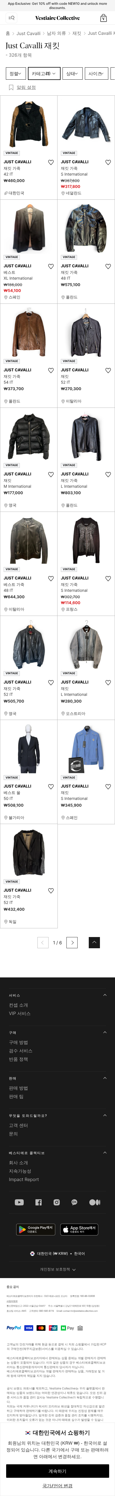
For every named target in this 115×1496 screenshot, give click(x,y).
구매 (13, 1032)
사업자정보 (12, 1301)
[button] (103, 18)
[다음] (72, 942)
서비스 (14, 995)
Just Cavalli (28, 33)
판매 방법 (18, 1088)
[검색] (11, 18)
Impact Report (24, 1179)
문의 (13, 1133)
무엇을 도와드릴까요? (28, 1115)
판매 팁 (16, 1096)
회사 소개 (18, 1162)
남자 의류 (56, 33)
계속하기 (57, 1471)
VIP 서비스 (20, 1013)
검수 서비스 (21, 1050)
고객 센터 (18, 1125)
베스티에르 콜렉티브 (27, 1153)
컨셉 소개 (18, 1005)
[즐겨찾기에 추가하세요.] (50, 162)
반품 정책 (18, 1059)
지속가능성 (20, 1171)
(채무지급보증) (32, 1348)
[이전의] (43, 942)
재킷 (77, 33)
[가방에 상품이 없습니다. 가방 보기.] (103, 18)
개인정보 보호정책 (55, 1269)
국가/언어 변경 (57, 1485)
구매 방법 (18, 1042)
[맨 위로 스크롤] (94, 942)
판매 (13, 1078)
